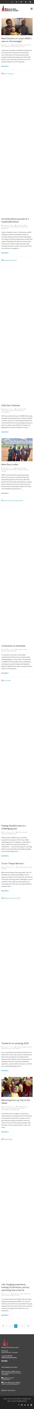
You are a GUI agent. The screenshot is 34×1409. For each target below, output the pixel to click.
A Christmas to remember (13, 646)
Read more (4, 66)
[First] (3, 1326)
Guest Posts (21, 1108)
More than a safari (9, 464)
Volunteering (16, 1048)
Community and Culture (9, 469)
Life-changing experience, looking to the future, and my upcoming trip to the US (15, 1287)
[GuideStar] (11, 1378)
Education (4, 410)
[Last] (28, 1326)
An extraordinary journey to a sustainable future (15, 220)
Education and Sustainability (10, 227)
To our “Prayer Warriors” (12, 863)
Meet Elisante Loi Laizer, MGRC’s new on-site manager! (16, 40)
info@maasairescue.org (9, 1357)
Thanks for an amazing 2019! (15, 1043)
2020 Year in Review (10, 405)
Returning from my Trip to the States (15, 1102)
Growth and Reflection (17, 46)
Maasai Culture (14, 1295)
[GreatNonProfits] (11, 1383)
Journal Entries (18, 45)
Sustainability (5, 412)
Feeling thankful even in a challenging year (13, 827)
